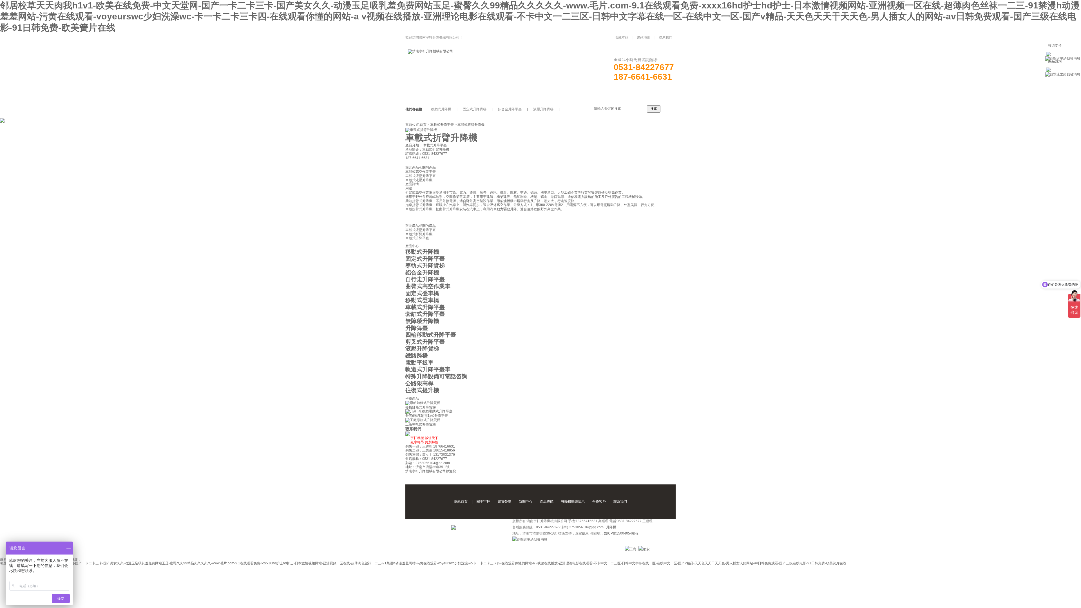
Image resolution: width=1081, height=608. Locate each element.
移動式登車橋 (422, 300)
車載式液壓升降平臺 (420, 176)
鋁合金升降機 (422, 272)
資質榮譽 (504, 502)
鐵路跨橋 (416, 355)
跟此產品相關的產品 (420, 167)
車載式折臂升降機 (470, 125)
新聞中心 (525, 502)
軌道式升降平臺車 (427, 369)
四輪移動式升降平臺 (430, 335)
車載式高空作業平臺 (420, 172)
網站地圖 (643, 37)
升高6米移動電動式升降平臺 (426, 416)
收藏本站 (621, 37)
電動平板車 (419, 362)
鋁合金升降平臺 (510, 109)
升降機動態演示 (573, 502)
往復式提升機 (422, 390)
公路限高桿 (419, 383)
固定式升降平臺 (425, 259)
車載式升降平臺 (442, 125)
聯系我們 (665, 37)
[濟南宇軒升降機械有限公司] (430, 51)
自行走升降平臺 (425, 279)
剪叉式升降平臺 (425, 342)
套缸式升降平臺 (425, 314)
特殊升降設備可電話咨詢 (436, 376)
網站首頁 (461, 502)
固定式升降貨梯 (474, 109)
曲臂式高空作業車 (427, 286)
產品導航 (546, 502)
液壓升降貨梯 (543, 109)
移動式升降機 (441, 109)
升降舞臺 (416, 328)
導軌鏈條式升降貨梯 (420, 407)
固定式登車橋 (422, 293)
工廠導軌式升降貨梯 (420, 424)
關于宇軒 (483, 502)
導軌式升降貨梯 (425, 265)
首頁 (423, 125)
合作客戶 (599, 502)
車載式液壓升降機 (418, 180)
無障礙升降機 (422, 321)
